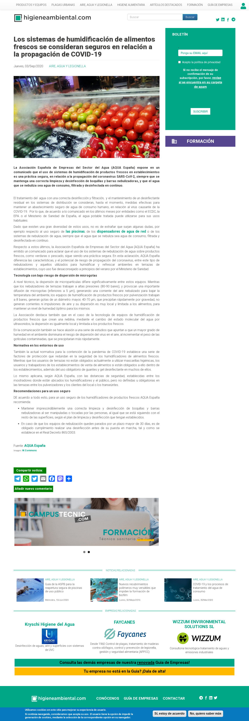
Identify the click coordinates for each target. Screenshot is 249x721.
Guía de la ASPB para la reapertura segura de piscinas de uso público (63, 588)
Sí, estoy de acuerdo (169, 713)
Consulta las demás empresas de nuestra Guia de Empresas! (125, 662)
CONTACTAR (174, 698)
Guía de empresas (220, 4)
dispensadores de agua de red (121, 231)
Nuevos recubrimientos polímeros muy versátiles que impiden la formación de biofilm (137, 590)
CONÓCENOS (107, 698)
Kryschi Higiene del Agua (50, 624)
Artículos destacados (166, 4)
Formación (195, 4)
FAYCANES (124, 622)
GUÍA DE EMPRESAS (141, 698)
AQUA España (34, 446)
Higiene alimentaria (131, 4)
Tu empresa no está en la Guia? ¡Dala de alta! (125, 671)
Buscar (190, 17)
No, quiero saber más (205, 713)
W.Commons (29, 450)
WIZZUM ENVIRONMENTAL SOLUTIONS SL (199, 624)
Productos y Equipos (31, 4)
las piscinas (75, 231)
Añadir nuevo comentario (33, 489)
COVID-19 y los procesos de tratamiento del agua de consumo (210, 588)
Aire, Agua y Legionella (96, 4)
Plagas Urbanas (63, 4)
